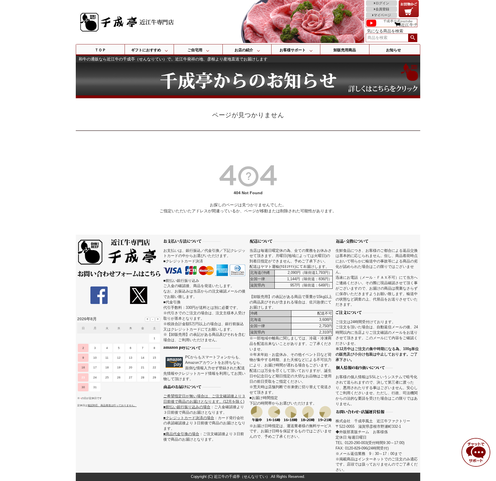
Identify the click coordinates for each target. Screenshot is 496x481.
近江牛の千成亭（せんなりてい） (242, 477)
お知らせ (393, 50)
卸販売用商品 (345, 50)
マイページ (382, 15)
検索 (412, 38)
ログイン (382, 3)
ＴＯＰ (100, 50)
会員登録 (382, 9)
